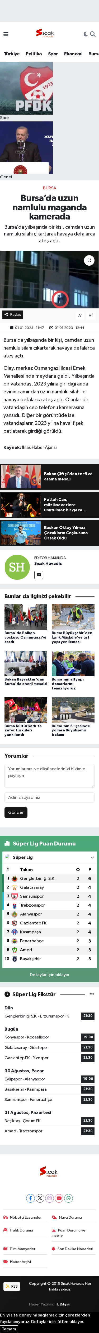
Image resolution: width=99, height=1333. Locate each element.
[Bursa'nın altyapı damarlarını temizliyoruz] (73, 663)
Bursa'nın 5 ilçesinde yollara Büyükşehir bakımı (71, 730)
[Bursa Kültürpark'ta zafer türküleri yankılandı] (25, 710)
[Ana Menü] (5, 35)
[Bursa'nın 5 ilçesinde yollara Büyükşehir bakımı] (73, 710)
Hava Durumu (70, 1217)
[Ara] (93, 34)
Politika (34, 54)
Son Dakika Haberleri (75, 1249)
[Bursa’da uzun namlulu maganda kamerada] (49, 279)
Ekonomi (73, 54)
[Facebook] (30, 1198)
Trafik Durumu (21, 1230)
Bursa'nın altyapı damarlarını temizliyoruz (68, 684)
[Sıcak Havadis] (46, 34)
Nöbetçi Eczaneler (26, 1217)
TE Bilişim (62, 1304)
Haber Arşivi (20, 1262)
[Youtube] (59, 1198)
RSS (14, 1286)
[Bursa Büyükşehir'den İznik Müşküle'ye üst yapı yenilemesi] (73, 617)
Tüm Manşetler (22, 1249)
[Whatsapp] (68, 1198)
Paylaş (15, 315)
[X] (40, 1198)
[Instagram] (49, 1198)
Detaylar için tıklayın (49, 975)
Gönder (16, 812)
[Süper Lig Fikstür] (92, 994)
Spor (53, 54)
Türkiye (12, 54)
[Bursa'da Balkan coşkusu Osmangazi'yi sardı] (25, 617)
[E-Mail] (38, 575)
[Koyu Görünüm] (86, 34)
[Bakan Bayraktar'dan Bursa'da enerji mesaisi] (25, 663)
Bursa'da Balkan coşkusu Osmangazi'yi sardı (25, 637)
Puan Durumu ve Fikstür (69, 1233)
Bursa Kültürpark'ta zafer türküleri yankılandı (23, 730)
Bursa (49, 188)
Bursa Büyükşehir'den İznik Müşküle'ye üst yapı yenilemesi (72, 637)
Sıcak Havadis (48, 563)
